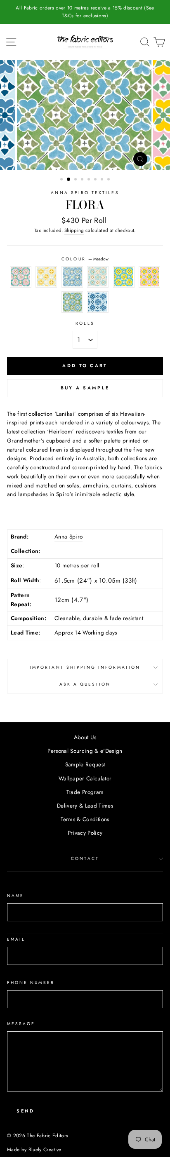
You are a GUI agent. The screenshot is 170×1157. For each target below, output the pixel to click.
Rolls (85, 323)
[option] (85, 12)
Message (21, 1024)
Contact (85, 858)
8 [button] (109, 180)
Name (15, 895)
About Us (85, 737)
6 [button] (96, 180)
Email (16, 939)
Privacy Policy (85, 833)
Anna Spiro (68, 536)
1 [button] (62, 180)
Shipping (74, 230)
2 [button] (69, 180)
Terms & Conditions (85, 819)
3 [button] (76, 180)
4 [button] (83, 180)
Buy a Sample (85, 387)
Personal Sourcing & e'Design (85, 751)
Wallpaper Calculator (85, 778)
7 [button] (103, 180)
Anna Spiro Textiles (85, 193)
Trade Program (85, 792)
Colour (84, 259)
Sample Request (85, 764)
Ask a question (85, 684)
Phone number (30, 982)
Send (25, 1111)
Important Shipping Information (85, 667)
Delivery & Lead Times (85, 805)
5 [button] (89, 180)
